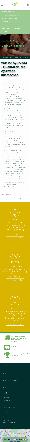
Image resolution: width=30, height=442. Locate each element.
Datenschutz (6, 400)
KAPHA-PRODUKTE (15, 309)
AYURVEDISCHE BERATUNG (10, 380)
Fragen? (20, 198)
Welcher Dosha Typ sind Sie (9, 198)
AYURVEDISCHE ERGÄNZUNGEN (11, 15)
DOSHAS (4, 31)
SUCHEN (5, 387)
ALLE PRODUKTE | (8, 12)
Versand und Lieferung (9, 407)
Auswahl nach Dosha (15, 238)
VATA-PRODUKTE (14, 222)
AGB (4, 404)
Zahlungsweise (7, 411)
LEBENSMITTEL (6, 21)
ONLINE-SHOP (7, 377)
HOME (4, 370)
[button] (2, 5)
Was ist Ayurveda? (6, 194)
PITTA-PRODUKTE (14, 267)
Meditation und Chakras (20, 57)
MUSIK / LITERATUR (7, 28)
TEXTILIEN (18, 28)
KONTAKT (5, 384)
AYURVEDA (6, 373)
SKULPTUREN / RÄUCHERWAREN (11, 25)
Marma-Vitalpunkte (7, 57)
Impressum (6, 397)
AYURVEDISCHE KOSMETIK (9, 18)
